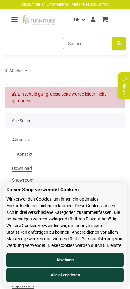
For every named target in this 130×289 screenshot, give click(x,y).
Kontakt (24, 154)
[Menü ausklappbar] (14, 20)
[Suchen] (119, 43)
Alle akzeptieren (65, 275)
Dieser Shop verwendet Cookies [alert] (42, 190)
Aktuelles (21, 139)
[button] (92, 19)
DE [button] (77, 19)
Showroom (22, 180)
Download (22, 168)
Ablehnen (65, 259)
